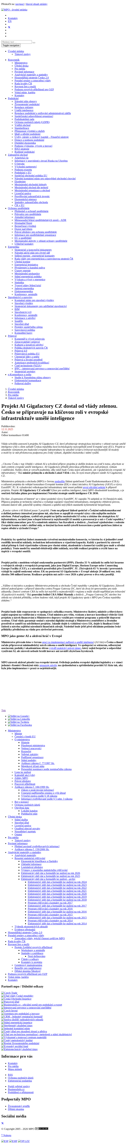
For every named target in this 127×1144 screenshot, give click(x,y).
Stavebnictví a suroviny (20, 297)
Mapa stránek (15, 1069)
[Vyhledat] (34, 42)
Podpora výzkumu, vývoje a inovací (33, 145)
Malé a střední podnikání (27, 134)
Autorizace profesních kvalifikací (32, 362)
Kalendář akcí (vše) (25, 775)
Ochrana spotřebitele (18, 208)
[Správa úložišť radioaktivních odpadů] (22, 1019)
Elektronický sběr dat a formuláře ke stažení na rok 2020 (57, 893)
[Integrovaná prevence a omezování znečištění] (26, 1007)
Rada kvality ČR (23, 83)
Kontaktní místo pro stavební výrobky (34, 300)
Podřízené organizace (32, 757)
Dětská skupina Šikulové (28, 971)
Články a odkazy (30, 959)
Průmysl (12, 335)
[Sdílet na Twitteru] (18, 722)
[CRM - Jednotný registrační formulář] (21, 1016)
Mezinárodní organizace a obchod (32, 190)
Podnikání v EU (23, 172)
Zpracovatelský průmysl (27, 341)
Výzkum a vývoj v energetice (30, 279)
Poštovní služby (23, 383)
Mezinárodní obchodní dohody (31, 184)
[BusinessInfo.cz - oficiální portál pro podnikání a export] (31, 1004)
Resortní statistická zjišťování (30, 858)
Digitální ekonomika (25, 143)
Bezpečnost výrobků (25, 226)
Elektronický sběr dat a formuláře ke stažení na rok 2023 (57, 885)
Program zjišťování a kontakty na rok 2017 (50, 902)
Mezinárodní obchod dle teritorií (31, 187)
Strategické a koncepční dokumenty (33, 249)
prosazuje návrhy (48, 665)
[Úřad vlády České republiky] (17, 995)
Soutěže (19, 321)
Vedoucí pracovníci (31, 748)
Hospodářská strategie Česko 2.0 (32, 77)
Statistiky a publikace (32, 953)
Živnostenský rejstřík (19, 1106)
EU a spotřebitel (23, 238)
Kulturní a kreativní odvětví (29, 344)
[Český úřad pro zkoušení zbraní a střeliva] (24, 1031)
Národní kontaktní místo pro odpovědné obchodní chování (45, 178)
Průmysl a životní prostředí (28, 359)
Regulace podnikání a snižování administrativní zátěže (43, 113)
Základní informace (31, 864)
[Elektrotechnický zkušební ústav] (19, 1049)
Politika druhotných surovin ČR (31, 347)
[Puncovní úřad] (10, 1001)
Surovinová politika (25, 330)
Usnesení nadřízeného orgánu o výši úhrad (43, 793)
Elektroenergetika (24, 291)
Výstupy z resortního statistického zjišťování (44, 870)
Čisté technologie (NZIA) (28, 365)
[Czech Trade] (9, 992)
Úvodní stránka (16, 51)
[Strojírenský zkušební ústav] (17, 1025)
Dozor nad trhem (23, 229)
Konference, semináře (26, 294)
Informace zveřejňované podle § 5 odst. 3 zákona (46, 798)
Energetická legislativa (26, 264)
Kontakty (13, 18)
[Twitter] (9, 27)
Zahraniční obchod (18, 154)
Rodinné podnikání (25, 151)
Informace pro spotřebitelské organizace (35, 235)
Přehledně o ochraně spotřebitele (31, 211)
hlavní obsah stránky (36, 4)
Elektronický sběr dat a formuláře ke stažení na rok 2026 (50, 873)
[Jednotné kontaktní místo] (15, 1028)
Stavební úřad (22, 324)
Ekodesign (20, 181)
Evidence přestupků (25, 929)
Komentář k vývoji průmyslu (30, 338)
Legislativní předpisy (32, 867)
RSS (10, 1074)
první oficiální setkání (94, 487)
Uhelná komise (22, 261)
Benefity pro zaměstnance (28, 968)
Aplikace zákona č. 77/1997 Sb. (38, 763)
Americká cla (21, 157)
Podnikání (13, 98)
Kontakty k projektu (31, 962)
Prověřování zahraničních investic (32, 196)
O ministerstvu (22, 739)
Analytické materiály (25, 855)
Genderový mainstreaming (28, 965)
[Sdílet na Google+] (19, 716)
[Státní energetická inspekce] (16, 1022)
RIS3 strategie (22, 148)
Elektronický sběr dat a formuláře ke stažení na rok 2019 (57, 896)
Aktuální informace (25, 217)
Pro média (20, 68)
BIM (17, 309)
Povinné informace (24, 71)
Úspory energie (23, 270)
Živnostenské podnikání (27, 104)
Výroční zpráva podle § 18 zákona (39, 795)
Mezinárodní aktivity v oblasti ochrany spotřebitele (41, 240)
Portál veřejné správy (19, 1086)
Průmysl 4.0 (21, 350)
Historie (25, 742)
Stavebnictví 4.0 (23, 312)
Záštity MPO (21, 778)
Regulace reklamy (24, 107)
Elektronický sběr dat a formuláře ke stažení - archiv (48, 879)
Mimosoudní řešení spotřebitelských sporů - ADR (40, 220)
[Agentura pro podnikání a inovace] (20, 1013)
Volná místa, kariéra (25, 92)
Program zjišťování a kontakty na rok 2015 (50, 914)
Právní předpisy (23, 781)
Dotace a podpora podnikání (29, 140)
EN (10, 21)
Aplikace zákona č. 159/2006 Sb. (32, 849)
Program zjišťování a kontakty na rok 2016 (50, 908)
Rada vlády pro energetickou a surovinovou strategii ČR (44, 258)
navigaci (19, 4)
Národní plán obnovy (26, 101)
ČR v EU (19, 205)
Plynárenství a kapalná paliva (30, 267)
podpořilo (60, 481)
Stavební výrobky (24, 303)
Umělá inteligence (24, 110)
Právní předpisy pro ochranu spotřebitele (36, 232)
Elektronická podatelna (20, 1080)
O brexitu (19, 163)
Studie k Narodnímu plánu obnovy (33, 377)
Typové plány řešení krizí (28, 285)
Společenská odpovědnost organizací (34, 116)
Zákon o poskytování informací (37, 790)
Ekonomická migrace (26, 199)
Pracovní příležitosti (25, 784)
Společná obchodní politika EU (31, 175)
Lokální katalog (29, 810)
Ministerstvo (21, 62)
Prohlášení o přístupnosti (21, 1092)
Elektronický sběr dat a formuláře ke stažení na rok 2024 (57, 882)
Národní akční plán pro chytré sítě (32, 252)
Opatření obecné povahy (27, 828)
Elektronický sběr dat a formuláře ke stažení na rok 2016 (57, 911)
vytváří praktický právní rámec (65, 648)
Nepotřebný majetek (25, 831)
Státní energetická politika (28, 276)
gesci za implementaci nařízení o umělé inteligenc (68, 642)
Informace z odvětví (25, 318)
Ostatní (18, 834)
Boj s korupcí (22, 801)
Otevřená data (22, 807)
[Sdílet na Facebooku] (20, 725)
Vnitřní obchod (22, 125)
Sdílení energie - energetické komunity (35, 255)
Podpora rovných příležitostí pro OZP (34, 89)
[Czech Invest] (9, 1010)
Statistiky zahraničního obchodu (31, 202)
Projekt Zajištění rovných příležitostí (33, 947)
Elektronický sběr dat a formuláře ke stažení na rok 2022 (57, 888)
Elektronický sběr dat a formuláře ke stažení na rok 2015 (57, 917)
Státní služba (21, 819)
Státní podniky (28, 760)
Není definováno (36, 956)
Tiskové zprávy (16, 398)
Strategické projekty (25, 371)
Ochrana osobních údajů (27, 804)
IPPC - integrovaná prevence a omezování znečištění (42, 368)
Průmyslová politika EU (27, 353)
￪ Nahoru (6, 1135)
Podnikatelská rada (24, 119)
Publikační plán (29, 813)
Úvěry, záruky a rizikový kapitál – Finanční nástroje (42, 137)
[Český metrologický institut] (17, 1040)
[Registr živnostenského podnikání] (20, 1043)
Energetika (13, 246)
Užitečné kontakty (24, 243)
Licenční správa (23, 193)
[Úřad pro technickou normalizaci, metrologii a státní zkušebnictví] (36, 1034)
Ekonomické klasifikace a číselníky (39, 861)
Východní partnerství (26, 166)
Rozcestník (14, 59)
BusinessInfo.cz (16, 1089)
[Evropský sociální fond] (14, 1046)
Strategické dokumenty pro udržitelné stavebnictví (41, 306)
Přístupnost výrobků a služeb (30, 131)
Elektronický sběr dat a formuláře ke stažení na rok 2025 (50, 876)
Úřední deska (21, 65)
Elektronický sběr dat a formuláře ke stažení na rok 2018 (57, 899)
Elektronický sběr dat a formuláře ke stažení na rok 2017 (57, 905)
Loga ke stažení (23, 772)
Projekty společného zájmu (29, 327)
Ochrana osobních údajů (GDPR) (32, 122)
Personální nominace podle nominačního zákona (46, 769)
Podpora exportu (23, 169)
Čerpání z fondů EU (25, 736)
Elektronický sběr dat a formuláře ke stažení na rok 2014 (57, 923)
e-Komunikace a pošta (19, 374)
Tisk (3, 710)
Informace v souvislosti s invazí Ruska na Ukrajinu (41, 160)
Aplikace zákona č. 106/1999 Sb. (32, 787)
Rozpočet (26, 751)
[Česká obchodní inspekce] (16, 998)
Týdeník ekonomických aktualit (31, 926)
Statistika (19, 282)
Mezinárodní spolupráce (27, 273)
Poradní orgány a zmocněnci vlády (33, 80)
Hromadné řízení (23, 223)
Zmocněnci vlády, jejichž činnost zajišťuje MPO (40, 938)
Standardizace (22, 128)
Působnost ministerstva (33, 745)
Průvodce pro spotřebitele (28, 214)
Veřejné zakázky (29, 754)
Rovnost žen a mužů (25, 86)
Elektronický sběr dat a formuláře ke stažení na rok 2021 (57, 891)
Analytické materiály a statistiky (31, 74)
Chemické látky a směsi (27, 356)
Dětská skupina (16, 1109)
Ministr (18, 733)
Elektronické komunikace (28, 380)
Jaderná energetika (24, 288)
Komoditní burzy (23, 333)
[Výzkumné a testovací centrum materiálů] (23, 1037)
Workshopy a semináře (33, 950)
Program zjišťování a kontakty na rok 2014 (50, 920)
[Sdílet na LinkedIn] (19, 719)
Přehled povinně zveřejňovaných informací (37, 846)
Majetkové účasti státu (32, 766)
